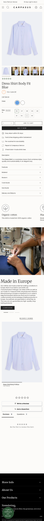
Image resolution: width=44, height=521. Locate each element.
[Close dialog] (42, 243)
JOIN (4, 275)
